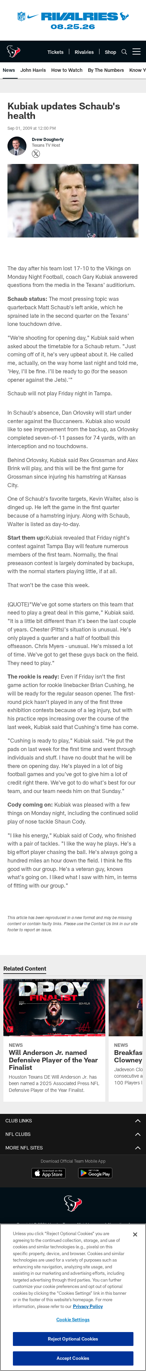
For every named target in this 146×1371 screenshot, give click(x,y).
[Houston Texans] (73, 1204)
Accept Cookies (73, 1358)
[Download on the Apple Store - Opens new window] (48, 1174)
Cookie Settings (73, 1319)
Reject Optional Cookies (73, 1339)
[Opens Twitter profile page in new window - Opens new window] (36, 154)
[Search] (124, 51)
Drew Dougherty (47, 139)
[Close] (135, 1234)
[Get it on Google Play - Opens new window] (95, 1176)
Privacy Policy (88, 1306)
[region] (73, 1297)
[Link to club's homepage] (13, 48)
